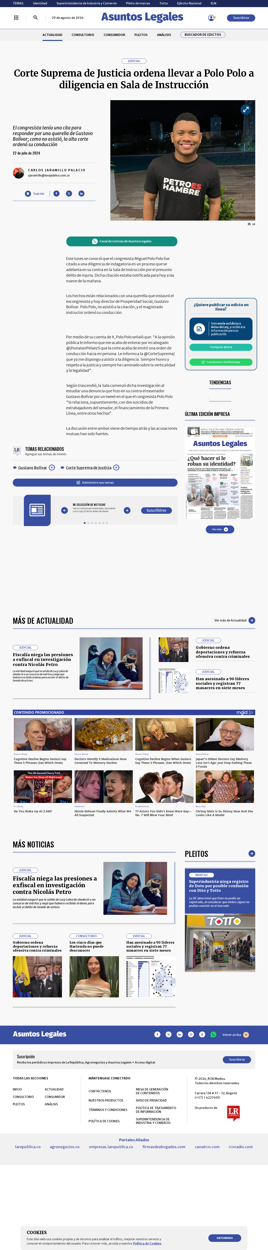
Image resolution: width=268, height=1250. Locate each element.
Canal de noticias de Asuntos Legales (126, 241)
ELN (213, 3)
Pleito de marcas (138, 3)
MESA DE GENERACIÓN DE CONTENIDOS (152, 1091)
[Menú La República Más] (16, 18)
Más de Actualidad (43, 620)
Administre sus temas (98, 482)
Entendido (225, 1238)
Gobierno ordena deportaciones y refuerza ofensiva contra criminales (223, 652)
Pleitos (196, 853)
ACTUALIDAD (52, 35)
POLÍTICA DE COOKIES (104, 1121)
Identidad (40, 3)
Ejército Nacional (189, 3)
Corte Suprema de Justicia (88, 467)
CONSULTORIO (83, 35)
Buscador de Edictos (203, 35)
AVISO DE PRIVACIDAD (151, 1100)
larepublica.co (28, 1146)
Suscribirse (241, 18)
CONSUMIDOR (114, 35)
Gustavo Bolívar (32, 467)
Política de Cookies (147, 1243)
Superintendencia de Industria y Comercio (87, 3)
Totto (163, 3)
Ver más (217, 529)
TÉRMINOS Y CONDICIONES (108, 1110)
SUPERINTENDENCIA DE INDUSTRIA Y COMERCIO (153, 1121)
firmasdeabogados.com (164, 1146)
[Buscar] (35, 18)
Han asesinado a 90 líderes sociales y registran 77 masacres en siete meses (222, 683)
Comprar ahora (221, 347)
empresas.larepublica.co (111, 1146)
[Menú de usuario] (211, 18)
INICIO (17, 1089)
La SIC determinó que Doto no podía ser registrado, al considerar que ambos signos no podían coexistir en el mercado (219, 902)
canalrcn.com (207, 1146)
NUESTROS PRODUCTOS (106, 1100)
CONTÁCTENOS (100, 1091)
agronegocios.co (65, 1146)
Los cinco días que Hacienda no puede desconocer (87, 946)
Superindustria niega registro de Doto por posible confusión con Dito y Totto (219, 886)
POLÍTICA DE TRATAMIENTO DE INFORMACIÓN (156, 1110)
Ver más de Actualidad (230, 620)
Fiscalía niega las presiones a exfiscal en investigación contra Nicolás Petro (43, 659)
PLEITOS (141, 35)
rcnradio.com (241, 1146)
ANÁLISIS (164, 35)
